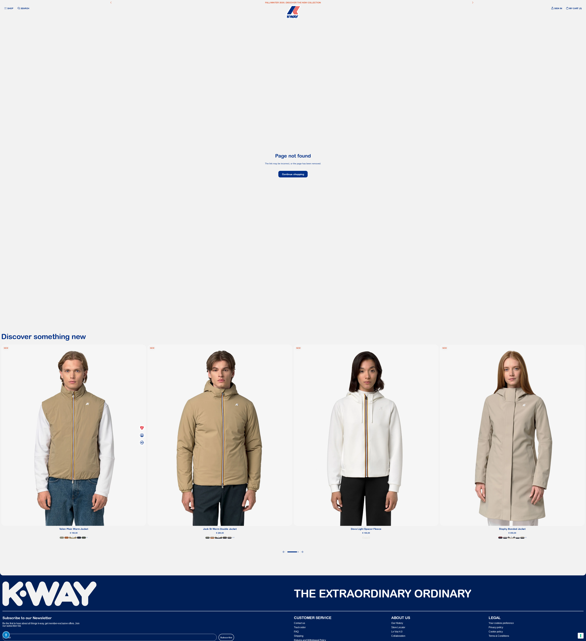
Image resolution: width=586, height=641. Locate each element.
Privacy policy (496, 627)
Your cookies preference (501, 623)
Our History (397, 623)
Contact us (299, 623)
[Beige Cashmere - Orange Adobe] (212, 538)
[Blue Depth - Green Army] (224, 538)
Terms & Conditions (499, 635)
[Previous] (283, 552)
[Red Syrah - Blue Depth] (500, 538)
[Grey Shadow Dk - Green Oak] (207, 538)
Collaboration (398, 635)
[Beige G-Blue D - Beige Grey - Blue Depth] (522, 538)
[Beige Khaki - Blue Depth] (218, 538)
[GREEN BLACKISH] (83, 538)
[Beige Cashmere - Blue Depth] (511, 538)
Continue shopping (293, 174)
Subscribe (226, 637)
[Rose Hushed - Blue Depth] (505, 538)
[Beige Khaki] (73, 538)
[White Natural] (366, 538)
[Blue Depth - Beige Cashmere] (229, 538)
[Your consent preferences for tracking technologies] (581, 636)
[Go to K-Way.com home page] (293, 12)
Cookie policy (496, 631)
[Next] (302, 552)
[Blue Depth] (79, 538)
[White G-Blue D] (517, 538)
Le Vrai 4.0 (396, 631)
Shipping (298, 635)
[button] (6, 635)
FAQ (296, 631)
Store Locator (398, 627)
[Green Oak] (62, 538)
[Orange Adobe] (66, 538)
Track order (300, 627)
